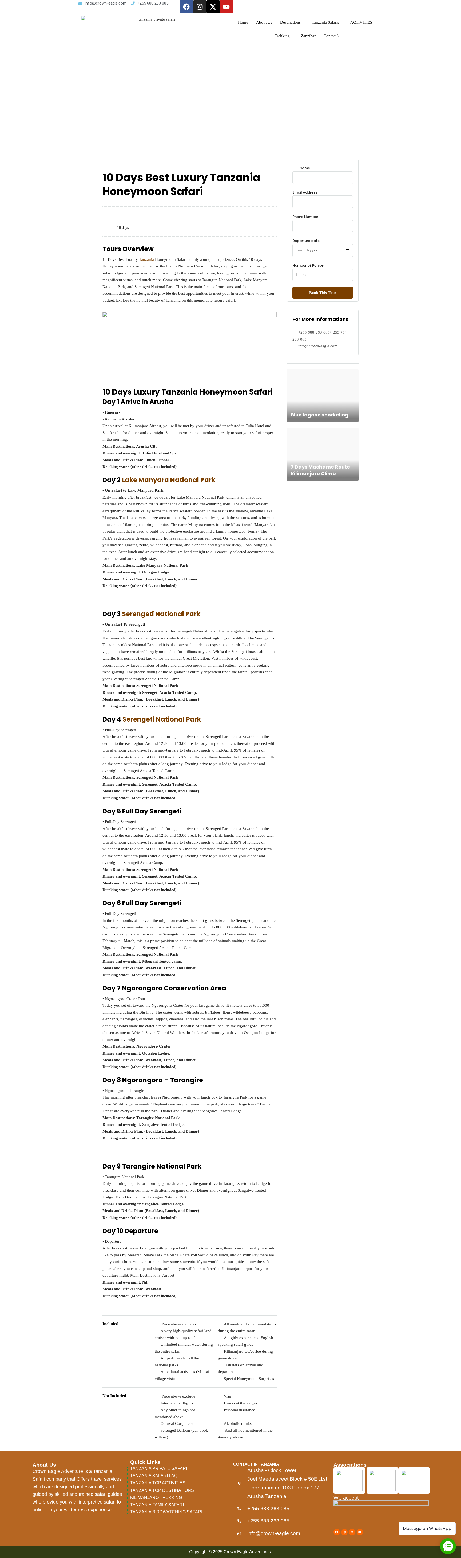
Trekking (282, 36)
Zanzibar (308, 36)
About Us (264, 22)
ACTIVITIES (361, 22)
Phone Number (305, 216)
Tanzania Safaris (325, 22)
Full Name (301, 168)
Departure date (306, 240)
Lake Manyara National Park (168, 479)
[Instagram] (199, 6)
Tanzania (146, 259)
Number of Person (308, 265)
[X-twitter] (213, 6)
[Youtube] (226, 6)
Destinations (290, 22)
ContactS (331, 36)
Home (243, 22)
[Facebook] (186, 6)
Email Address (304, 192)
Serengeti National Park (161, 613)
